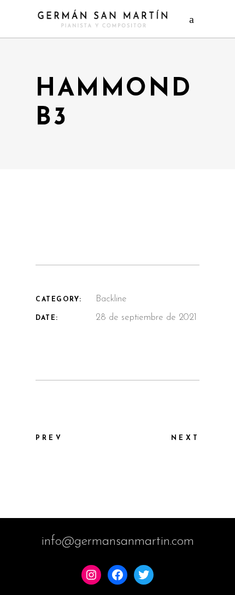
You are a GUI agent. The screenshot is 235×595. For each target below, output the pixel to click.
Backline (111, 299)
